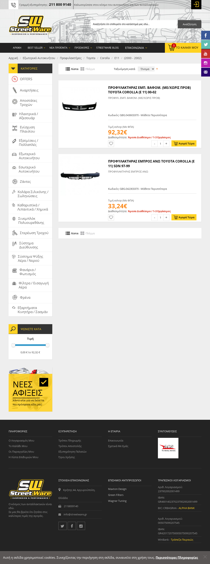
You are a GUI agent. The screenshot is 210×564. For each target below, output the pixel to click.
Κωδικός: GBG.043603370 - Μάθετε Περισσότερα (137, 115)
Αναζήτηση (189, 24)
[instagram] (81, 526)
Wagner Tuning (117, 501)
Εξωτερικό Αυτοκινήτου (39, 58)
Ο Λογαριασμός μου (21, 440)
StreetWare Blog (107, 47)
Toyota (90, 58)
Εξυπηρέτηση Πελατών (72, 451)
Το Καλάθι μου (18, 446)
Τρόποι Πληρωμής (69, 440)
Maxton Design (117, 489)
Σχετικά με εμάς (118, 446)
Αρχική (13, 58)
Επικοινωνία (115, 440)
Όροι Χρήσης (66, 457)
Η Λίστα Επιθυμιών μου (23, 457)
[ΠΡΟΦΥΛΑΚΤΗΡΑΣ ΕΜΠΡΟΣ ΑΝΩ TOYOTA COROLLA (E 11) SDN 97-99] (80, 156)
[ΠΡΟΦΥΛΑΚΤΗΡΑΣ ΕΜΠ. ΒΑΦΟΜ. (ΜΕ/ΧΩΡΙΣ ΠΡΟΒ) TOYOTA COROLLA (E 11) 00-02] (80, 82)
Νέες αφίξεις (28, 388)
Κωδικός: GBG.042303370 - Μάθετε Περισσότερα (137, 189)
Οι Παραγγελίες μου (21, 451)
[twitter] (62, 526)
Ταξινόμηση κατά (124, 69)
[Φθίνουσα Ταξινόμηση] (157, 69)
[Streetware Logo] (30, 26)
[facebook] (72, 526)
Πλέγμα (90, 69)
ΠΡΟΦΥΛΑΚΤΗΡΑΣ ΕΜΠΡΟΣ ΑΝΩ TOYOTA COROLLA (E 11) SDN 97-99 (151, 163)
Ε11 (116, 58)
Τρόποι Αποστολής (70, 446)
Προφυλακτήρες (71, 58)
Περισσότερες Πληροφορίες (177, 557)
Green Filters (115, 495)
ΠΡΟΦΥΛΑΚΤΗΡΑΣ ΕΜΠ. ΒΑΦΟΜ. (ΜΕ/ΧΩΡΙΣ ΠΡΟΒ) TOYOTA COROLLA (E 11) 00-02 (149, 89)
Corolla (105, 58)
